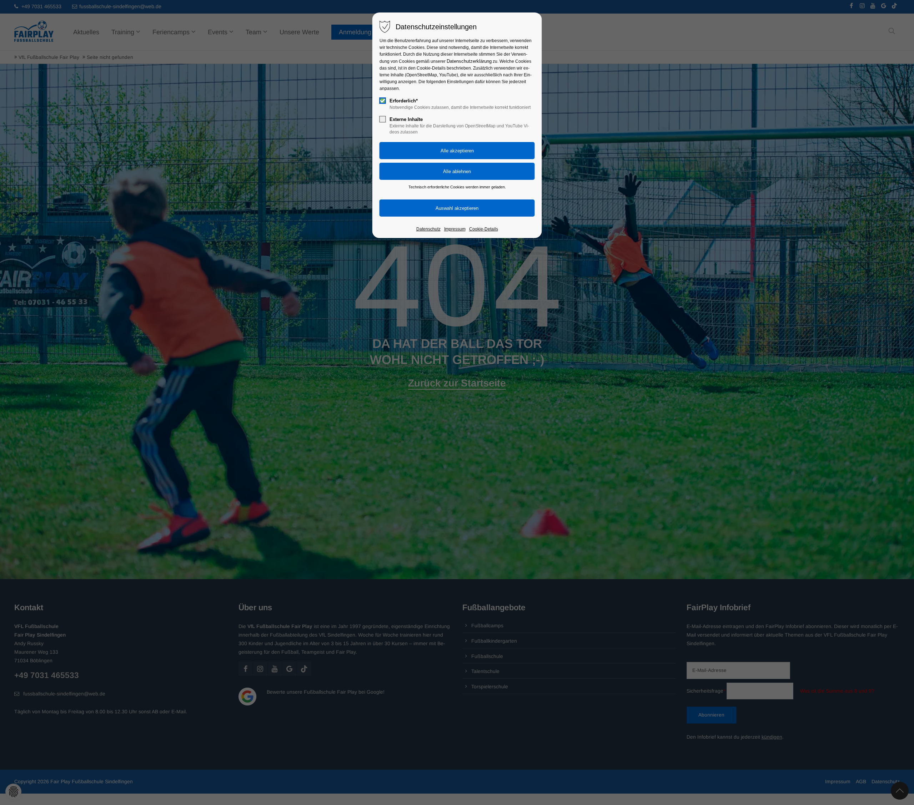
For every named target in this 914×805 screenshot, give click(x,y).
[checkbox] (383, 100)
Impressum (455, 229)
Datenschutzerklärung (469, 61)
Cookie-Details (483, 229)
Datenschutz (428, 229)
